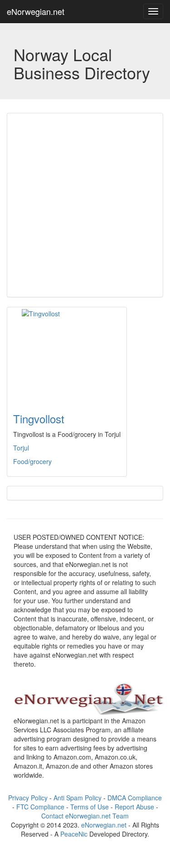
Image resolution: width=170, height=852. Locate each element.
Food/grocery (32, 461)
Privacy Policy (28, 797)
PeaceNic (73, 833)
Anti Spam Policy (77, 797)
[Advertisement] (85, 205)
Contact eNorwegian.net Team (85, 815)
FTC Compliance (40, 806)
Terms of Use (89, 806)
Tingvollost (38, 418)
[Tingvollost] (67, 354)
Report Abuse (134, 806)
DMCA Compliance (134, 797)
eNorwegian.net (35, 11)
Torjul (21, 447)
